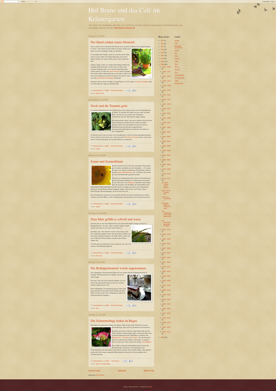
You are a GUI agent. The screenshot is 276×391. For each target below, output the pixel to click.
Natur (176, 64)
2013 (162, 52)
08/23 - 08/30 (166, 150)
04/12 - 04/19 (166, 285)
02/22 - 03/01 (166, 313)
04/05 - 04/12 (166, 290)
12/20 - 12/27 (166, 71)
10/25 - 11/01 (166, 109)
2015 (162, 46)
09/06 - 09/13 (166, 141)
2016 (162, 43)
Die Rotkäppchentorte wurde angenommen (118, 268)
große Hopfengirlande (124, 172)
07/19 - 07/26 (166, 174)
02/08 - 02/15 (166, 322)
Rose (176, 72)
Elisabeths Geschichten (179, 47)
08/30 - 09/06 (166, 146)
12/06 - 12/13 (166, 81)
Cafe (97, 308)
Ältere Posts (149, 371)
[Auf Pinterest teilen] (135, 90)
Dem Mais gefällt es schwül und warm (116, 219)
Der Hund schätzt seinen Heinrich (113, 42)
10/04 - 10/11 (166, 123)
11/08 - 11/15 (166, 99)
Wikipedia (131, 182)
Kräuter (177, 59)
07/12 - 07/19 (166, 178)
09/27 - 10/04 (166, 127)
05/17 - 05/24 (166, 262)
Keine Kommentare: (117, 90)
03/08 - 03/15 (166, 308)
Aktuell (177, 40)
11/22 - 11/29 (166, 90)
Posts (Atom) (100, 375)
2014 (162, 49)
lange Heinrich (114, 71)
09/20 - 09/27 (166, 132)
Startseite (122, 371)
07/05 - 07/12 (166, 229)
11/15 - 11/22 (166, 95)
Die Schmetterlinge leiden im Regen (114, 320)
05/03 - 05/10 (166, 271)
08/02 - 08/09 (166, 164)
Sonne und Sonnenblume (107, 161)
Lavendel (125, 337)
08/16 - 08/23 (166, 155)
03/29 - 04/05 (166, 295)
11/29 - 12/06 (166, 85)
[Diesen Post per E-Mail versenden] (127, 90)
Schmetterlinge (105, 364)
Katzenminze (116, 337)
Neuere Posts (94, 371)
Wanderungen (179, 83)
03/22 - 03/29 (166, 299)
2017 (162, 40)
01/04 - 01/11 (166, 332)
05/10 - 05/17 (166, 267)
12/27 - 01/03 (166, 67)
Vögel (176, 81)
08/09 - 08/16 (166, 160)
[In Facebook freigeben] (133, 90)
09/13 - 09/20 (166, 136)
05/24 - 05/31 (166, 257)
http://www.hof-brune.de (124, 28)
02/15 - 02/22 (166, 318)
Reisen (177, 67)
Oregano (135, 337)
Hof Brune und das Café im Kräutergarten (124, 14)
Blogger (149, 387)
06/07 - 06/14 (166, 248)
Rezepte (177, 70)
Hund (102, 93)
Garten (98, 93)
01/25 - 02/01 (166, 327)
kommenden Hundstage (105, 78)
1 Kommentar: (115, 361)
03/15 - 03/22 (166, 304)
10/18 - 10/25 (166, 113)
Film (132, 137)
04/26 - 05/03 (166, 276)
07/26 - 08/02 (166, 169)
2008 (162, 337)
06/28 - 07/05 (166, 234)
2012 (162, 55)
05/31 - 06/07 (166, 253)
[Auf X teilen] (131, 90)
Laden (176, 61)
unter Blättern (146, 342)
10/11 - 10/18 (166, 118)
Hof (97, 256)
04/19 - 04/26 (166, 281)
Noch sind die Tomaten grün (109, 105)
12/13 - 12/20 (166, 76)
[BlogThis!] (129, 90)
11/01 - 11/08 (166, 104)
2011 (162, 58)
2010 (162, 61)
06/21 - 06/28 (166, 239)
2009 (162, 64)
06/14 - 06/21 (166, 243)
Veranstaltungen (180, 78)
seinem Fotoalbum (142, 81)
